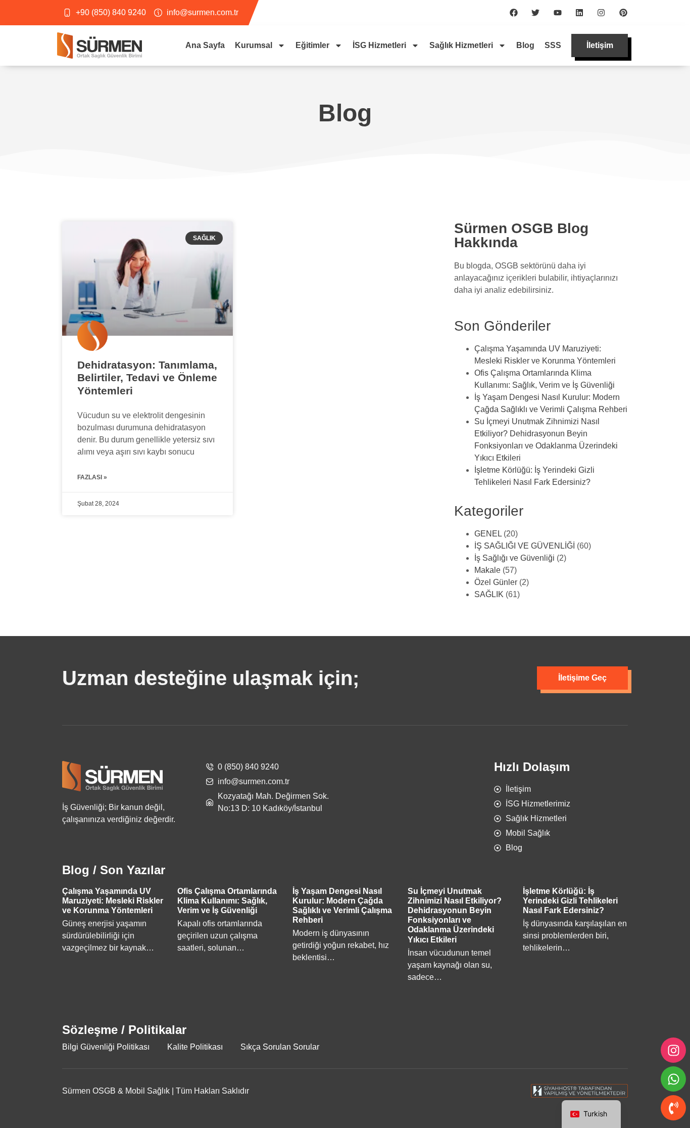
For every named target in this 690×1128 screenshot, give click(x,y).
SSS (553, 45)
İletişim (599, 45)
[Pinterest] (623, 12)
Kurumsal (253, 45)
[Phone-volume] (673, 1107)
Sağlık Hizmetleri (461, 45)
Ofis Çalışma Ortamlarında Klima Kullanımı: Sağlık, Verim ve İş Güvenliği (227, 901)
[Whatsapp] (673, 1079)
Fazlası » (92, 477)
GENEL (488, 533)
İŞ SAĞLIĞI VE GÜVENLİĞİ (524, 546)
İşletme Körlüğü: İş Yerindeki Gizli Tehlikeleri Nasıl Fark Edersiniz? (570, 901)
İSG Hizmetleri (379, 45)
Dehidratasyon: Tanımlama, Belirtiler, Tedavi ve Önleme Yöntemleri (147, 377)
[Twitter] (535, 12)
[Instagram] (601, 12)
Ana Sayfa (205, 45)
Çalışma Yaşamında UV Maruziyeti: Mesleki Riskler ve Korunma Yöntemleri (112, 901)
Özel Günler (495, 582)
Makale (487, 570)
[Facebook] (513, 12)
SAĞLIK (489, 594)
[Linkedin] (579, 12)
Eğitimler (312, 45)
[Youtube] (557, 12)
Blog (525, 45)
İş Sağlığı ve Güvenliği (514, 558)
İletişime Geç (582, 677)
